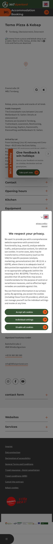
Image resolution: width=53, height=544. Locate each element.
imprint (44, 226)
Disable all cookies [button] (24, 327)
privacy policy (41, 223)
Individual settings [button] (24, 319)
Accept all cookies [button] (24, 312)
